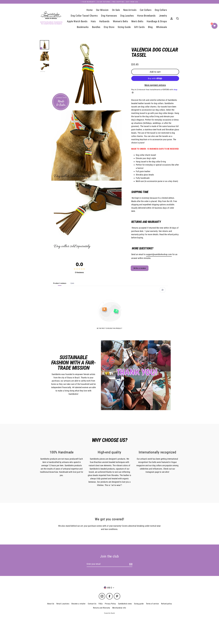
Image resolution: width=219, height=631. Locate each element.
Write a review (139, 268)
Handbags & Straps (157, 21)
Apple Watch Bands (77, 21)
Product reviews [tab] (59, 283)
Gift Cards (139, 27)
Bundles (96, 27)
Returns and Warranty (101, 608)
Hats (93, 21)
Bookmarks (83, 27)
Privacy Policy (110, 604)
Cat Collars (145, 10)
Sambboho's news (125, 604)
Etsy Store (109, 27)
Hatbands (104, 21)
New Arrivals (129, 10)
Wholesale (161, 27)
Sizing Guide (124, 27)
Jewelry (163, 15)
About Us (50, 604)
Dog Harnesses (109, 15)
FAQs (101, 604)
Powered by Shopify (109, 613)
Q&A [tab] (72, 283)
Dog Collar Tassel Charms (84, 15)
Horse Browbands (146, 15)
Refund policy (166, 604)
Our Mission (102, 10)
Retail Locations (62, 604)
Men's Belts (137, 21)
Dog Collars (161, 10)
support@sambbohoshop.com (159, 254)
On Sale (116, 10)
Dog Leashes (127, 15)
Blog (150, 27)
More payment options (155, 85)
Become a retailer (79, 604)
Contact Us (92, 604)
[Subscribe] (130, 564)
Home (89, 10)
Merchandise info (119, 608)
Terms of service (152, 604)
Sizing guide (139, 604)
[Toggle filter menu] (162, 289)
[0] (214, 26)
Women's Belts (120, 21)
